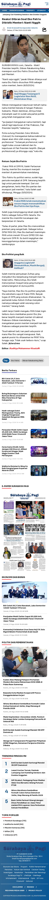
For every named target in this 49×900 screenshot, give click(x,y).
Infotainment (11, 878)
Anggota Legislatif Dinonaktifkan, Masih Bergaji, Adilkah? (29, 265)
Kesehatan (18, 872)
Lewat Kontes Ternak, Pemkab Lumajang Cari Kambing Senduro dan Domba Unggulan (28, 772)
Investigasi (8, 872)
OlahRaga (37, 875)
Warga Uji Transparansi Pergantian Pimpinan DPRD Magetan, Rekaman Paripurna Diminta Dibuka (24, 743)
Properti (24, 867)
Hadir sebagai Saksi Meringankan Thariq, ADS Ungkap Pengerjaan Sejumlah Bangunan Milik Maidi (13, 415)
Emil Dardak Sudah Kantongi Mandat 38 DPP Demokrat (23, 731)
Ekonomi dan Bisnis (11, 867)
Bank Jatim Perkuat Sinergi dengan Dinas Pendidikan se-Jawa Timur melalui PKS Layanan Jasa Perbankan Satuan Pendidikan (28, 804)
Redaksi (30, 887)
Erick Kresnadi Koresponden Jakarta (22, 28)
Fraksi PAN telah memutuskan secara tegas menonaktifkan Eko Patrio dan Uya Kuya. (30, 204)
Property (31, 10)
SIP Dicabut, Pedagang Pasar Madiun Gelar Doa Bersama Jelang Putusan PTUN (28, 782)
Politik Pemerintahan (37, 867)
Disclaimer (18, 887)
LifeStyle (27, 875)
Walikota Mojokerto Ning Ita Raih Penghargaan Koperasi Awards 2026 (15, 468)
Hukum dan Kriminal (22, 870)
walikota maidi (14, 824)
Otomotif (41, 10)
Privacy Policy (35, 890)
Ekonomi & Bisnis (17, 10)
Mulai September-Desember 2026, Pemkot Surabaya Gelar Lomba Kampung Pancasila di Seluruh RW (24, 719)
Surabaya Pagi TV (15, 875)
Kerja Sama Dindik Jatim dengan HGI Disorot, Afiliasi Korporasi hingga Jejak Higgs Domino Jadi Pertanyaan (14, 451)
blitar (9, 831)
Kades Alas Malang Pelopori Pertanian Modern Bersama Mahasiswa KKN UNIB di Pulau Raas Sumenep (22, 682)
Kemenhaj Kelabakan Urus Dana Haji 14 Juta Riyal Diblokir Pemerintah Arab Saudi (24, 630)
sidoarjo (11, 835)
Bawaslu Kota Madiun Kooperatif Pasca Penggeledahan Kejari (22, 694)
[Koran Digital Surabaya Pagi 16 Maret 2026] (24, 531)
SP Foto (40, 878)
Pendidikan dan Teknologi (35, 872)
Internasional (23, 878)
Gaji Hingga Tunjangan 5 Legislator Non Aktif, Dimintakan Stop (27, 96)
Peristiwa (8, 870)
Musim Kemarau (14, 828)
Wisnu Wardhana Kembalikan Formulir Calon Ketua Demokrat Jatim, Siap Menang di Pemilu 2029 (24, 706)
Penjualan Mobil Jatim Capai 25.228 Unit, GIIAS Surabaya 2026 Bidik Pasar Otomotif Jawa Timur (15, 433)
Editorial (29, 881)
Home (4, 10)
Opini (33, 878)
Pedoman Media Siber (14, 890)
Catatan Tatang (38, 870)
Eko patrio (15, 360)
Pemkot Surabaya (15, 821)
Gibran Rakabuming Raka (32, 360)
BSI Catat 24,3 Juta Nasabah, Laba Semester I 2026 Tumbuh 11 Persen (14, 381)
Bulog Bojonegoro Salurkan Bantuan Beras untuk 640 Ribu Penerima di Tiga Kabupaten (14, 397)
